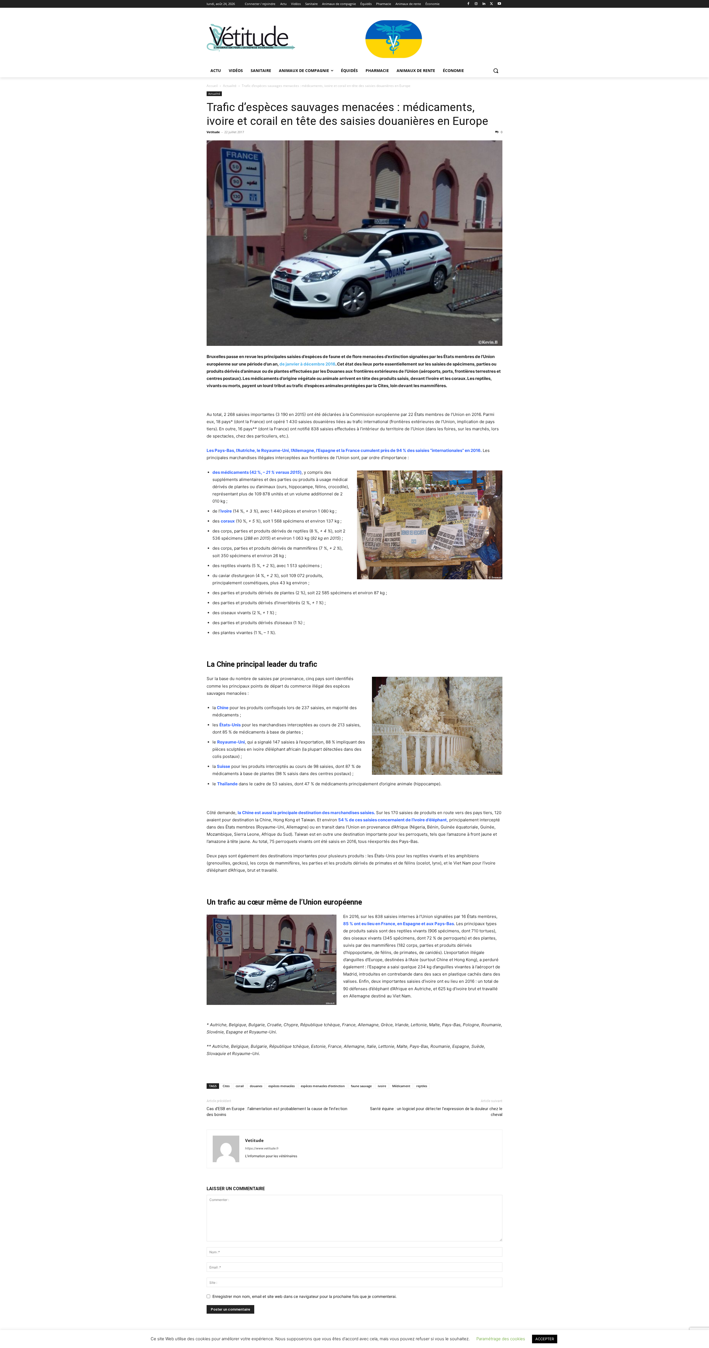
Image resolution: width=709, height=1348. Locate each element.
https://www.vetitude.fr (262, 1148)
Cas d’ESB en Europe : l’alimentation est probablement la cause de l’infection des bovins (277, 1111)
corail (240, 1086)
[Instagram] (476, 4)
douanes (256, 1086)
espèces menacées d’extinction (323, 1086)
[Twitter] (491, 4)
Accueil (212, 85)
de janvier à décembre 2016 (307, 364)
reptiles (421, 1086)
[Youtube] (499, 4)
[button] (495, 70)
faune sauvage (361, 1086)
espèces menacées (281, 1086)
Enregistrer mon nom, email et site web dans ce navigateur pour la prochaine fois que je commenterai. (304, 1296)
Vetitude (213, 132)
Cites (226, 1086)
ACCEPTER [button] (544, 1339)
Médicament (401, 1086)
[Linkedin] (484, 4)
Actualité (230, 85)
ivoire (382, 1086)
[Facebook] (468, 4)
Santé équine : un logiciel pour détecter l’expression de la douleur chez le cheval (436, 1111)
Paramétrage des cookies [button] (500, 1338)
